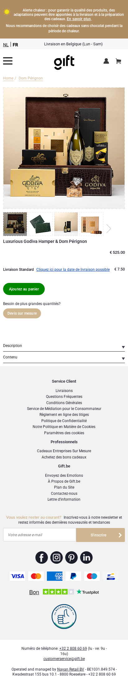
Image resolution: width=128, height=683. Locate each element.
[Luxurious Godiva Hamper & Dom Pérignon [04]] (92, 224)
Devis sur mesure (22, 313)
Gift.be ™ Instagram (56, 557)
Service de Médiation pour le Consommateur (64, 409)
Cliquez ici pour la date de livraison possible (73, 269)
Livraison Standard (18, 269)
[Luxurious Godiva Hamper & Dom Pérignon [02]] (41, 224)
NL (6, 45)
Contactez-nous (64, 493)
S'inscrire (98, 535)
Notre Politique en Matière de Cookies (64, 427)
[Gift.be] (7, 61)
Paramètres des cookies (64, 433)
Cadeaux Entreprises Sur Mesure (64, 451)
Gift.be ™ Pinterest (71, 557)
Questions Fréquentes (64, 396)
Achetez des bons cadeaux (64, 457)
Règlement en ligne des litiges (64, 414)
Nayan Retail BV (70, 669)
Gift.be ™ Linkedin (86, 557)
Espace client (107, 61)
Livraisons (64, 391)
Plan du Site (64, 487)
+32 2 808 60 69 (73, 648)
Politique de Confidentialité (64, 421)
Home (8, 78)
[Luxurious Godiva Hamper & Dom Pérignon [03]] (67, 224)
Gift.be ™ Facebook (41, 557)
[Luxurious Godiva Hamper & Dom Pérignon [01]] (16, 224)
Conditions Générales (64, 403)
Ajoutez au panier (24, 289)
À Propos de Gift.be (64, 481)
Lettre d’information (64, 499)
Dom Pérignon (31, 78)
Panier (118, 61)
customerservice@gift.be (64, 659)
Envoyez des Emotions (64, 475)
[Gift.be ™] (64, 61)
